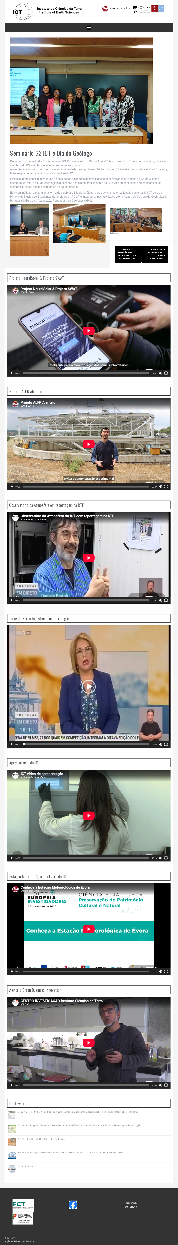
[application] (89, 331)
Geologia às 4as (25, 1165)
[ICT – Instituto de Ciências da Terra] (89, 11)
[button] (89, 687)
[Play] (11, 373)
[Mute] (160, 373)
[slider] (86, 744)
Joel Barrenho (27, 1241)
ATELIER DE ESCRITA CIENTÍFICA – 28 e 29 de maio (41, 1138)
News (115, 233)
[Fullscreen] (166, 373)
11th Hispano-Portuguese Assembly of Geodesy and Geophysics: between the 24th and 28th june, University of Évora (71, 1152)
